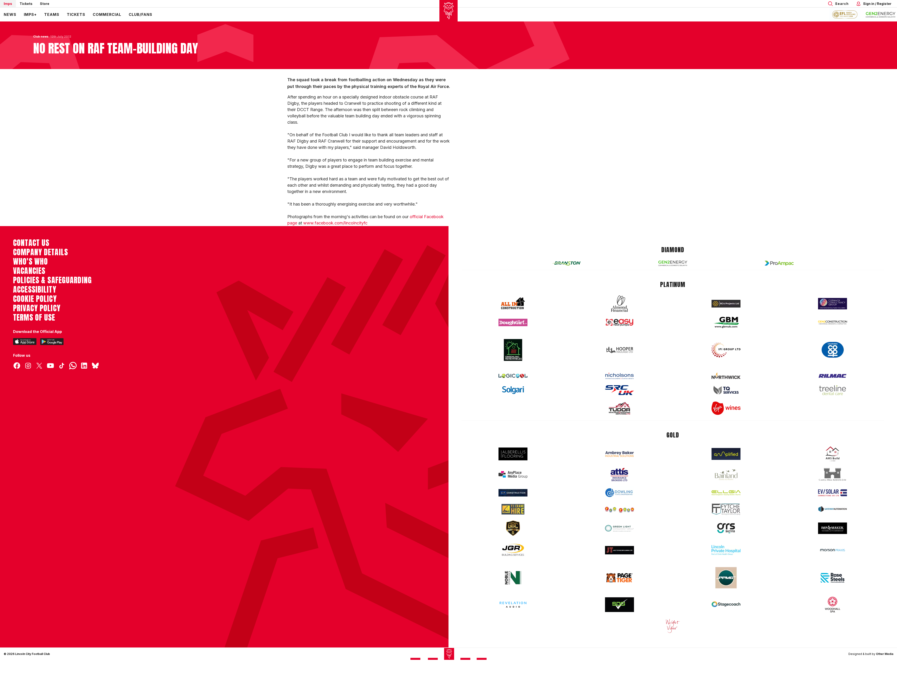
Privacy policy (37, 308)
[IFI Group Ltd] (726, 350)
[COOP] (832, 349)
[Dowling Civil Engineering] (619, 492)
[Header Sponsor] (880, 14)
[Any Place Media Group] (512, 474)
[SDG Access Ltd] (619, 604)
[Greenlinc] (512, 349)
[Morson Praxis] (832, 550)
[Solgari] (512, 390)
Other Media (884, 654)
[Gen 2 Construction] (832, 322)
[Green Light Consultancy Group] (619, 528)
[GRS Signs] (726, 528)
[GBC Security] (512, 528)
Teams (51, 14)
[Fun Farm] (619, 509)
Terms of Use (34, 317)
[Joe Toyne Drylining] (619, 550)
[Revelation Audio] (512, 605)
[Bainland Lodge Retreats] (726, 475)
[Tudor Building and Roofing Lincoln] (619, 408)
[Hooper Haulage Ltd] (619, 349)
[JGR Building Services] (512, 550)
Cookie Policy (35, 299)
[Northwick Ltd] (726, 376)
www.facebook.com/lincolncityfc (335, 222)
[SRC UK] (619, 390)
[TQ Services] (726, 390)
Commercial (107, 14)
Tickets (26, 4)
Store (44, 4)
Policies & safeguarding (52, 280)
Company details (40, 252)
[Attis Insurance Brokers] (619, 474)
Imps (8, 4)
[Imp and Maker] (832, 528)
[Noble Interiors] (512, 577)
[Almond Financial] (619, 303)
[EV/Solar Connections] (832, 492)
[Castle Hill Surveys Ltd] (832, 474)
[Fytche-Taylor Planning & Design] (726, 509)
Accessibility (34, 289)
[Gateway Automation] (832, 509)
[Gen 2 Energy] (672, 263)
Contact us (31, 243)
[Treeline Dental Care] (832, 390)
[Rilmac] (832, 376)
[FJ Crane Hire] (512, 509)
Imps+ (30, 14)
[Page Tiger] (619, 578)
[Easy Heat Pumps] (619, 323)
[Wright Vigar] (672, 625)
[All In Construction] (512, 303)
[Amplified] (726, 454)
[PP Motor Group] (726, 577)
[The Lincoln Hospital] (726, 550)
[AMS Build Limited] (832, 454)
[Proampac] (779, 263)
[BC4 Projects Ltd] (726, 303)
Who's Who (30, 261)
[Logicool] (512, 376)
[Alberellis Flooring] (512, 454)
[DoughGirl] (512, 322)
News (10, 14)
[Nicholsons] (619, 375)
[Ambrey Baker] (619, 454)
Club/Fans (140, 14)
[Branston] (566, 263)
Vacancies (29, 271)
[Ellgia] (726, 492)
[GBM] (726, 322)
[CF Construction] (512, 493)
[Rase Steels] (832, 577)
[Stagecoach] (726, 604)
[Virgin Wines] (726, 408)
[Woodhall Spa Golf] (832, 604)
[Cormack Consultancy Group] (832, 303)
